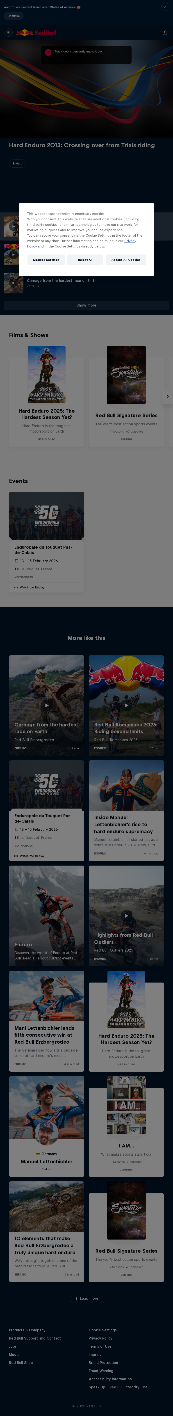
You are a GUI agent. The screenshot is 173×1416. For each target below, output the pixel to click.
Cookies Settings (46, 260)
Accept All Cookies (126, 260)
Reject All (85, 260)
